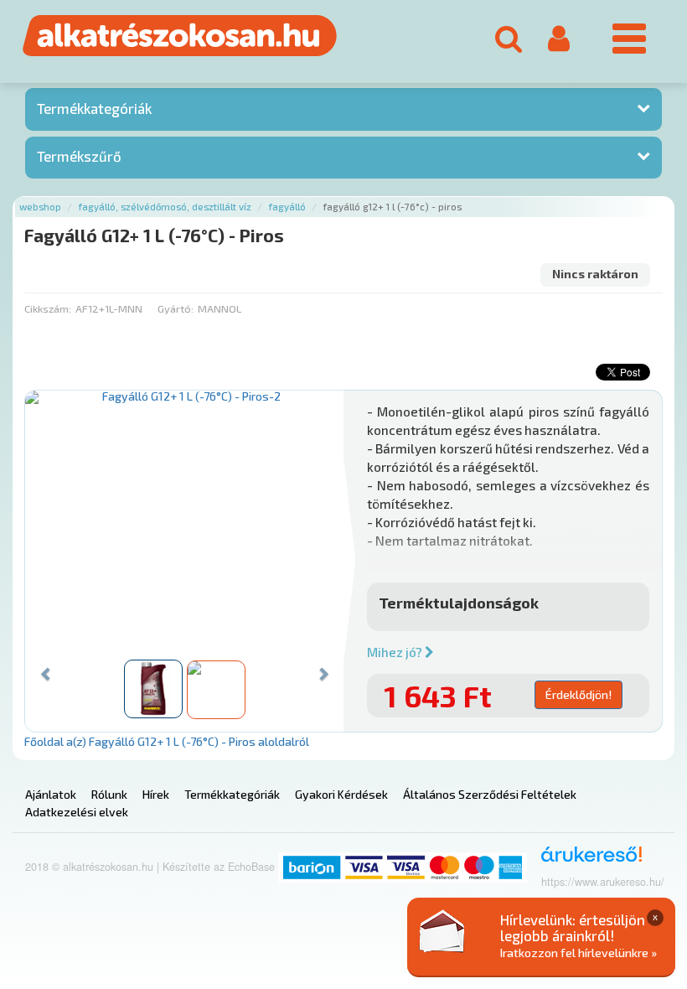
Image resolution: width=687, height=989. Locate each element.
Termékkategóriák (94, 108)
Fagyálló (287, 206)
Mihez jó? (396, 652)
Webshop (40, 206)
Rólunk (109, 794)
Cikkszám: (47, 308)
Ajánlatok (50, 794)
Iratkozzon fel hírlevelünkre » (578, 952)
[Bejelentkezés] (559, 38)
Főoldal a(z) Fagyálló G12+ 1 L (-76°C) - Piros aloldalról (166, 741)
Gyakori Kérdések (341, 794)
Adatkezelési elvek (76, 812)
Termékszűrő (79, 156)
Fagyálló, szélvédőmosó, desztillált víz (165, 206)
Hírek (155, 794)
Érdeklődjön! (578, 694)
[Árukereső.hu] (586, 860)
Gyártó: (176, 308)
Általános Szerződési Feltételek (489, 794)
